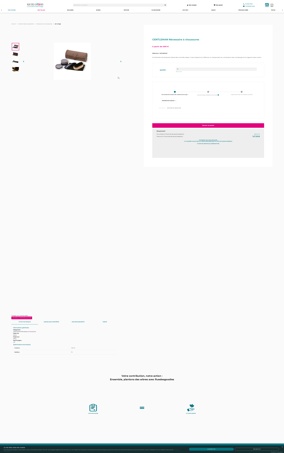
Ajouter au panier (208, 125)
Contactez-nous (250, 6)
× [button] (282, 447)
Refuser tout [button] (257, 449)
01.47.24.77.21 (248, 4)
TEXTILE (273, 10)
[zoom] (119, 78)
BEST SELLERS (41, 10)
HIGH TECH (185, 10)
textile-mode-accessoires (26, 24)
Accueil (13, 24)
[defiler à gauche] (1, 10)
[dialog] (142, 449)
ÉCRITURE (126, 10)
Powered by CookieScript (277, 452)
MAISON (213, 10)
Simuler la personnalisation (22, 317)
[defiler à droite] (282, 10)
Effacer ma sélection (174, 108)
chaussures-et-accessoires (44, 24)
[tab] (24, 321)
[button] (72, 61)
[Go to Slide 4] (15, 69)
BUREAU (98, 10)
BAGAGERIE (70, 10)
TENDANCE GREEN (243, 10)
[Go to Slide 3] (15, 61)
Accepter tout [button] (211, 449)
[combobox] (169, 101)
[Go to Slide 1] (15, 46)
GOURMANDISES (155, 10)
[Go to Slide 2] (15, 54)
